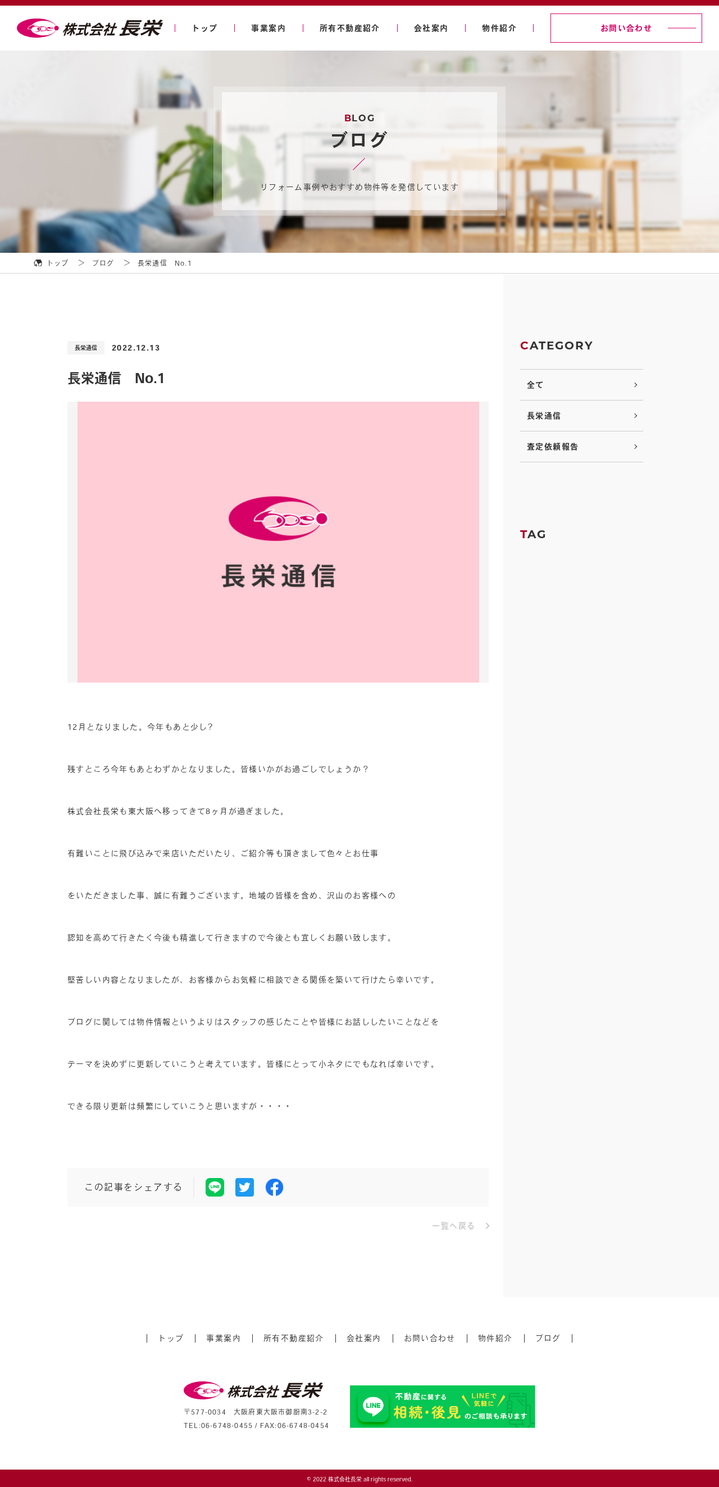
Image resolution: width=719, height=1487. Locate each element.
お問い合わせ (626, 28)
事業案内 (268, 28)
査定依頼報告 (553, 447)
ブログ (548, 1338)
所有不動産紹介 (350, 28)
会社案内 (431, 28)
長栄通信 (544, 416)
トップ (204, 28)
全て (535, 385)
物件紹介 (499, 28)
